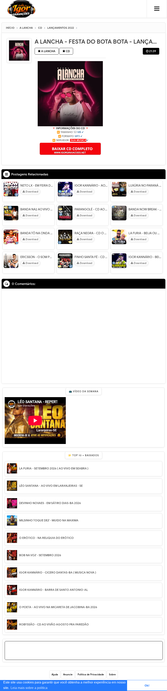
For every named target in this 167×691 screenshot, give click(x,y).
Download (31, 191)
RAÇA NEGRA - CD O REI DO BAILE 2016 (91, 233)
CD (67, 51)
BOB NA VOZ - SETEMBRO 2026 (40, 555)
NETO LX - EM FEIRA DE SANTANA (36, 185)
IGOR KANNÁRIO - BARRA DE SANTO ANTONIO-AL (53, 590)
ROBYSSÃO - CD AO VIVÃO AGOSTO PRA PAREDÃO (54, 624)
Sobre (112, 674)
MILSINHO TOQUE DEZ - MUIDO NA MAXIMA (48, 520)
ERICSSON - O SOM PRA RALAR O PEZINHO (36, 257)
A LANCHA (48, 51)
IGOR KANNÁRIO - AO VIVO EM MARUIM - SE (91, 185)
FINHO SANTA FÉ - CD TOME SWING (91, 257)
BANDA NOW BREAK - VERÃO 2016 (145, 209)
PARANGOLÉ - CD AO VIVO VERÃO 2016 (91, 209)
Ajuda (55, 674)
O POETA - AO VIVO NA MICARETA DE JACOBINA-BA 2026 (58, 607)
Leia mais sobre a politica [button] (29, 688)
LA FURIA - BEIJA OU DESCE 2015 (145, 233)
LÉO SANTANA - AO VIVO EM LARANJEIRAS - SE (51, 486)
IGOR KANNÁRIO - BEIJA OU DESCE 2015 (145, 257)
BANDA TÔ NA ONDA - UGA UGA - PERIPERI (36, 233)
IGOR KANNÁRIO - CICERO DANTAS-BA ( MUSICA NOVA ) (57, 572)
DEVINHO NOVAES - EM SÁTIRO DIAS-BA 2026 (50, 503)
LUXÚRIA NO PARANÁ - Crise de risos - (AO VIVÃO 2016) (145, 185)
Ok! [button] (147, 685)
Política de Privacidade (91, 674)
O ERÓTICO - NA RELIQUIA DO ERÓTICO (46, 538)
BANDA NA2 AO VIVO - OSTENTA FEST (36, 209)
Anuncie (68, 674)
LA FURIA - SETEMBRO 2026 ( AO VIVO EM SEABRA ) (53, 468)
